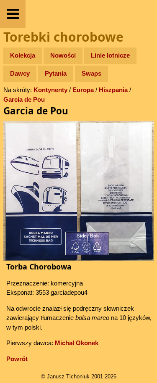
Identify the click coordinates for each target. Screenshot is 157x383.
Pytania (56, 73)
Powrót (17, 358)
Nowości (63, 55)
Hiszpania (113, 89)
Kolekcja (22, 55)
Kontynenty (50, 89)
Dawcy (20, 73)
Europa (83, 89)
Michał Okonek (76, 342)
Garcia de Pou (24, 99)
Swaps (91, 73)
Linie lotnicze (110, 55)
